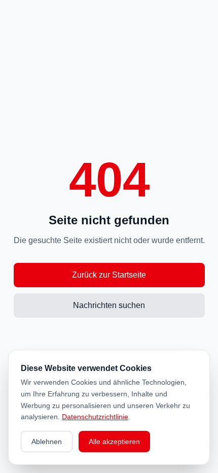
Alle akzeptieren (114, 441)
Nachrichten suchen (109, 305)
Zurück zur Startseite (109, 275)
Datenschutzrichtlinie (95, 417)
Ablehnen (46, 441)
